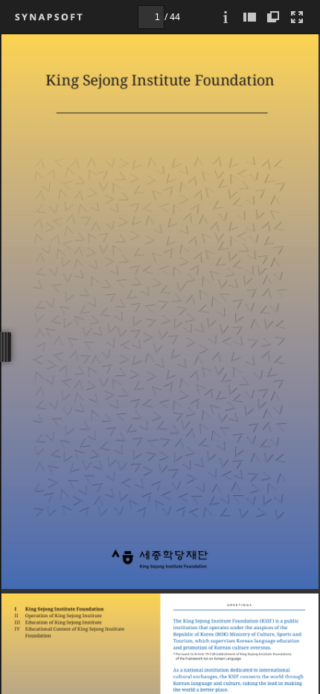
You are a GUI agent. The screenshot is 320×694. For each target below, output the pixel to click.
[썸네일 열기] (249, 17)
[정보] (225, 17)
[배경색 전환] (273, 17)
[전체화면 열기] (297, 17)
